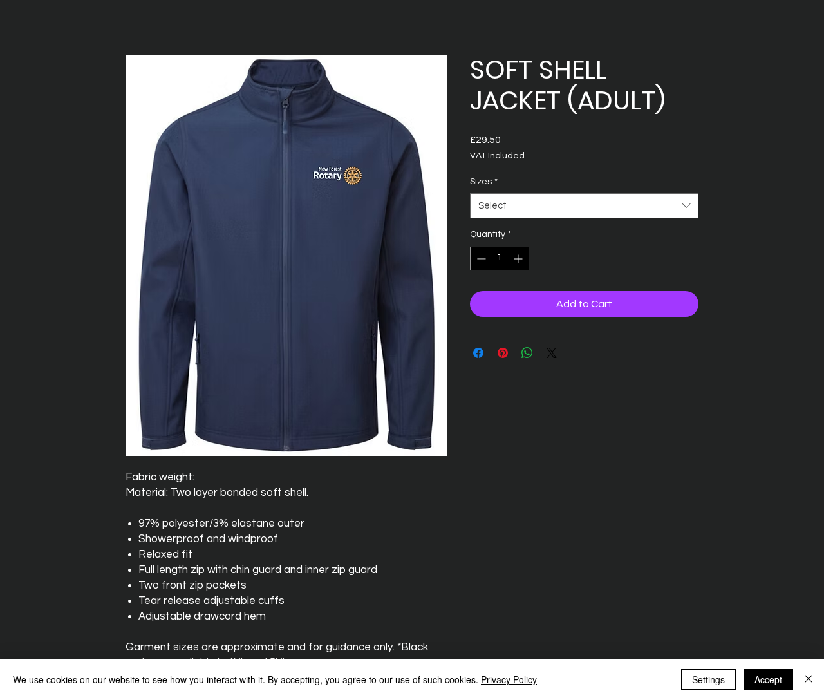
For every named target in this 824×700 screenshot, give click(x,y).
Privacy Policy (509, 679)
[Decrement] (480, 258)
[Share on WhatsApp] (527, 353)
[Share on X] (551, 353)
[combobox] (584, 205)
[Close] (808, 679)
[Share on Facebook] (478, 353)
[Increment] (519, 258)
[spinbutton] (499, 258)
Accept (768, 679)
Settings (708, 679)
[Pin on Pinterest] (502, 353)
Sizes (484, 181)
